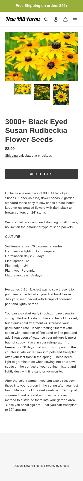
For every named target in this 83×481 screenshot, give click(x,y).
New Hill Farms (33, 465)
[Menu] (75, 19)
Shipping (11, 155)
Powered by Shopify (56, 465)
